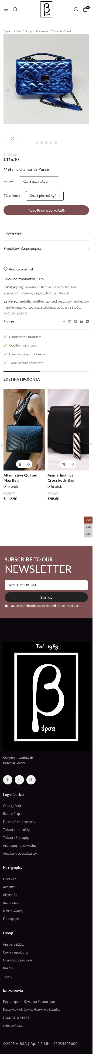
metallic (25, 301)
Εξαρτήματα (11, 195)
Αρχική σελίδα (12, 31)
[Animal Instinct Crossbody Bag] (68, 429)
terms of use (70, 605)
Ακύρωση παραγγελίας (20, 845)
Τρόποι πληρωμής (16, 838)
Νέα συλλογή (13, 911)
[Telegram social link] (87, 321)
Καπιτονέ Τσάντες (55, 287)
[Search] (15, 9)
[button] (8, 90)
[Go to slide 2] (37, 142)
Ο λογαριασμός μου (17, 960)
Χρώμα (8, 181)
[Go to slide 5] (51, 142)
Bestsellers (11, 903)
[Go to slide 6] (56, 142)
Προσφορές (11, 919)
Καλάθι (8, 968)
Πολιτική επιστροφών (19, 822)
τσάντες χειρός (68, 307)
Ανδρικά (9, 887)
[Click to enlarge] (12, 138)
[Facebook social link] (64, 321)
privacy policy (40, 605)
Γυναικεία (42, 31)
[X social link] (70, 321)
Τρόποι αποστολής (16, 830)
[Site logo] (46, 9)
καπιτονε (29, 307)
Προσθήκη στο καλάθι (46, 210)
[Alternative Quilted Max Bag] (24, 429)
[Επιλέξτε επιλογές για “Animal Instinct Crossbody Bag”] (64, 464)
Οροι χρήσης (12, 806)
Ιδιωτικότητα (12, 814)
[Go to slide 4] (46, 142)
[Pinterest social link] (76, 321)
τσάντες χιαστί (15, 313)
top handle (73, 301)
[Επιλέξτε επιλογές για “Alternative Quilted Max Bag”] (20, 464)
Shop (28, 31)
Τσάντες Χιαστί (61, 31)
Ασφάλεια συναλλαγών (20, 853)
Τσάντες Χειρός (32, 293)
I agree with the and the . (44, 605)
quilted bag (55, 301)
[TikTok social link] (31, 779)
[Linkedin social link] (81, 321)
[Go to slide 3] (42, 142)
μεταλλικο (46, 307)
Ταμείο (7, 976)
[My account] (76, 9)
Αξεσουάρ (10, 895)
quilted (38, 301)
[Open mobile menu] (5, 9)
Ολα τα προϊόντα (15, 952)
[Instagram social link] (19, 779)
